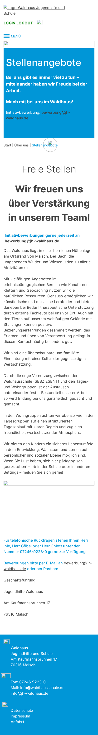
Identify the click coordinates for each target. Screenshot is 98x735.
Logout (24, 23)
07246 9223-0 (32, 682)
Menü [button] (16, 36)
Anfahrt (17, 721)
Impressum (20, 716)
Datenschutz (22, 710)
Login (9, 23)
